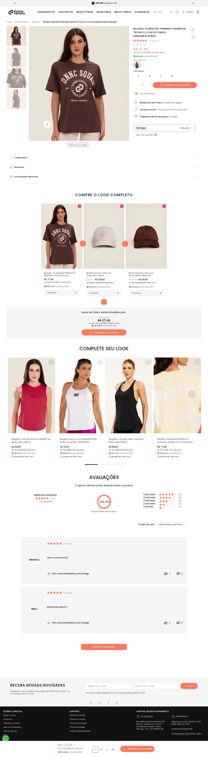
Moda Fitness (21, 22)
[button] (79, 83)
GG (171, 76)
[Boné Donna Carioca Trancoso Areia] (104, 268)
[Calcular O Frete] (187, 128)
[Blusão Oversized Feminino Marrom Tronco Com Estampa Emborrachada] (61, 268)
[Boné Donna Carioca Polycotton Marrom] (146, 268)
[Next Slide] (193, 3)
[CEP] (158, 128)
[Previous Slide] (15, 3)
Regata (35, 22)
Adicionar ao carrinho (177, 85)
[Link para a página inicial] (9, 22)
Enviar (189, 685)
